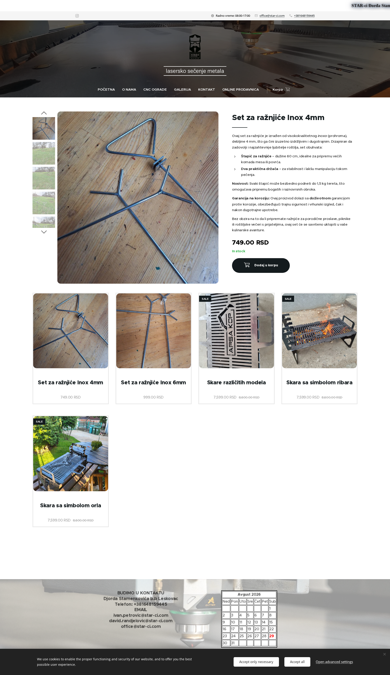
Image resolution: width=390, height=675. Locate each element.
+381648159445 (304, 16)
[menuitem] (108, 89)
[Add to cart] (261, 265)
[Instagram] (77, 16)
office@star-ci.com (272, 16)
